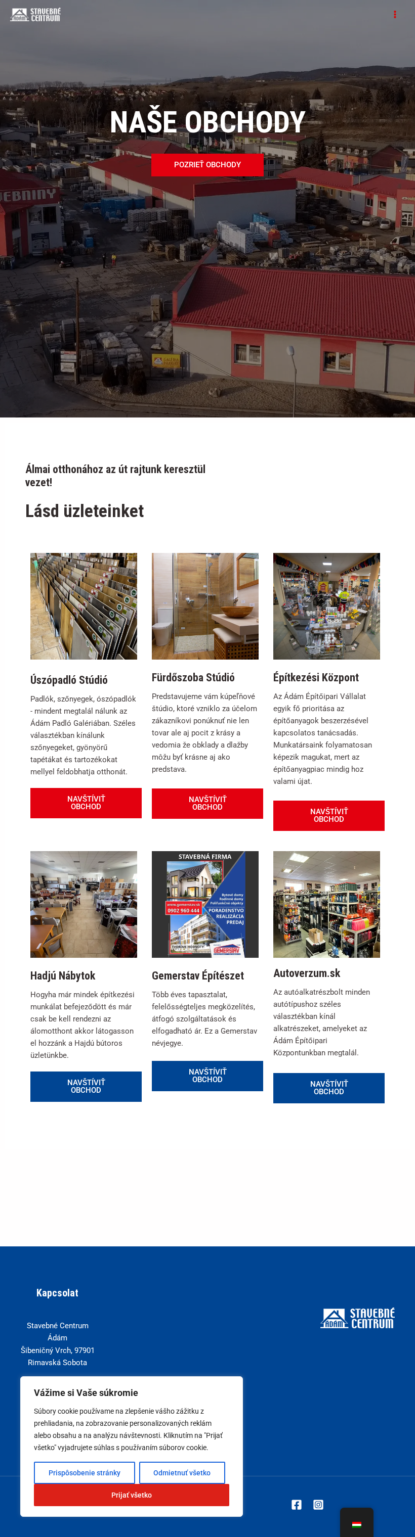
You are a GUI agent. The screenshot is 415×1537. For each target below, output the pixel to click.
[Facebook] (296, 1504)
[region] (131, 1446)
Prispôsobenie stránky (84, 1473)
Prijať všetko (131, 1495)
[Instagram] (318, 1504)
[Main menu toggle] (395, 14)
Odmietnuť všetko (182, 1473)
